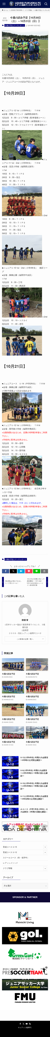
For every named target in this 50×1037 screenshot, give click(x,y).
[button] (5, 571)
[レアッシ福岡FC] (25, 4)
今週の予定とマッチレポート (14, 25)
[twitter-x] (23, 1024)
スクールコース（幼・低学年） (16, 857)
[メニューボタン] (4, 4)
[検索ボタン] (46, 4)
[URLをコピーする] (44, 571)
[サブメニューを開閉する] (45, 847)
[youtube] (26, 1024)
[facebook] (20, 1024)
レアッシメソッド (10, 863)
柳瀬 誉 (25, 620)
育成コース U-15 (10, 847)
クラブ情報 (7, 868)
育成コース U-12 (10, 852)
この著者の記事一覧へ (25, 639)
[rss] (30, 1024)
